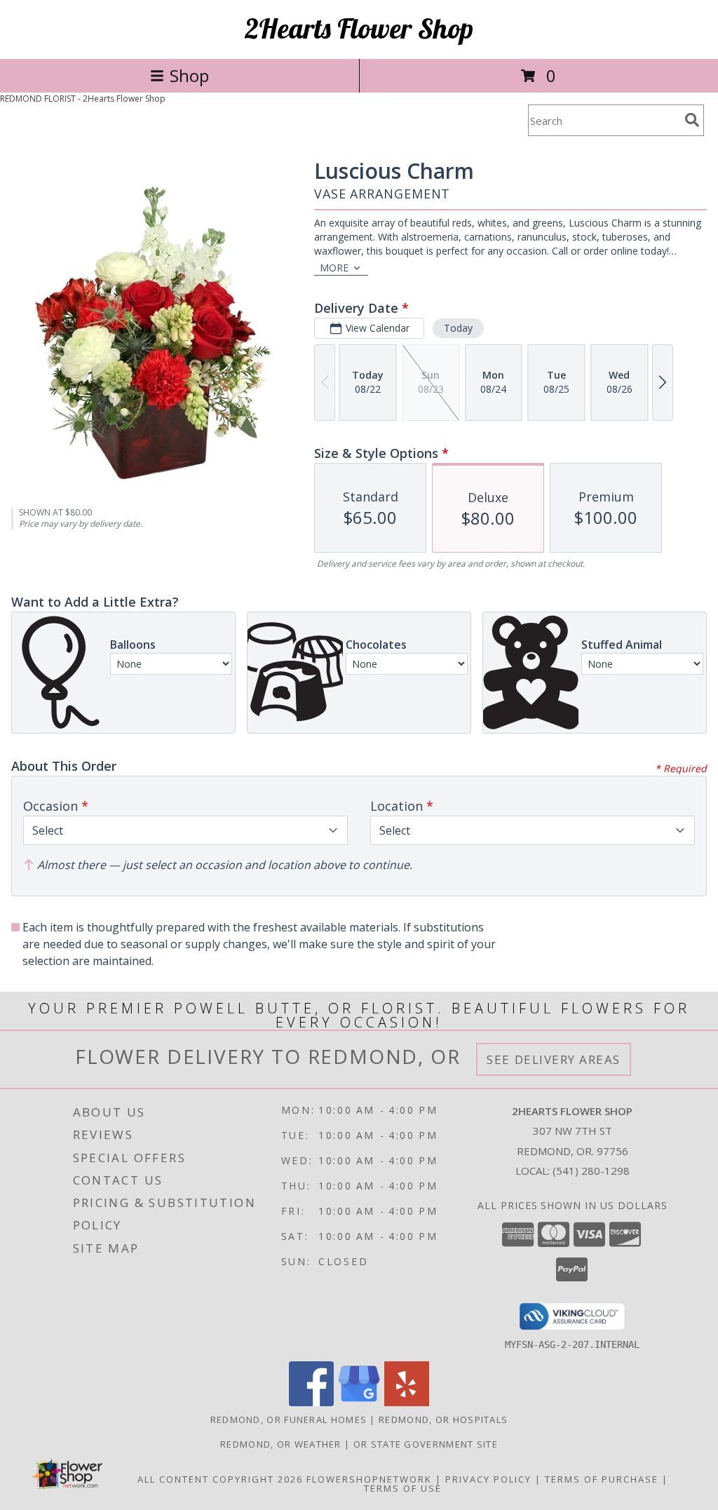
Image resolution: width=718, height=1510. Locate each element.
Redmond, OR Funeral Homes (288, 1419)
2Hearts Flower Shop (359, 28)
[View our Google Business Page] (359, 1402)
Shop (189, 75)
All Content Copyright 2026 (220, 1479)
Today (458, 328)
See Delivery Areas (554, 1059)
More (334, 267)
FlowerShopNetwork (369, 1479)
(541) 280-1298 (591, 1171)
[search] (692, 120)
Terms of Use (403, 1488)
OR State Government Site (425, 1444)
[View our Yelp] (406, 1402)
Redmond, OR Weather (280, 1444)
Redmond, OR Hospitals (443, 1419)
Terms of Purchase (601, 1479)
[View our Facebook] (311, 1402)
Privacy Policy (488, 1479)
